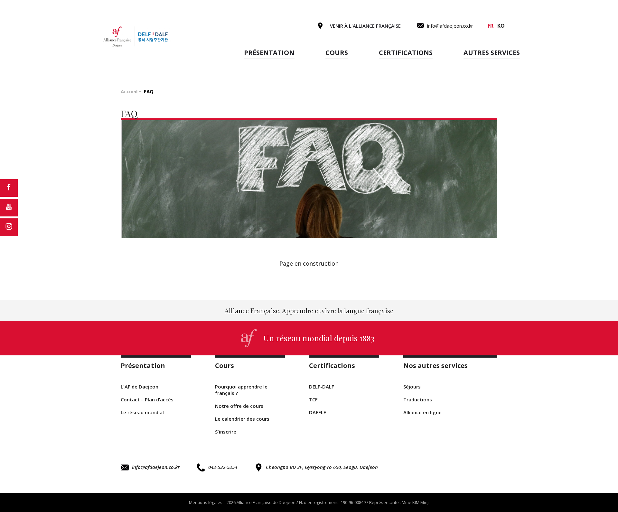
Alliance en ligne (422, 412)
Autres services (492, 52)
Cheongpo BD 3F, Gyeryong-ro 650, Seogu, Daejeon (322, 467)
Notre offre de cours (239, 406)
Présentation (269, 52)
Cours (336, 52)
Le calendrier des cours (242, 419)
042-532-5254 (222, 467)
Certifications (406, 52)
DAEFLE (317, 412)
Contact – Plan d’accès (147, 399)
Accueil (129, 91)
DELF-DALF (321, 386)
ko (501, 25)
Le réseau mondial (142, 412)
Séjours (412, 386)
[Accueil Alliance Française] (135, 37)
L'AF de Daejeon (139, 386)
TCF (313, 399)
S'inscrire (225, 431)
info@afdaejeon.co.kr (156, 467)
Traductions (417, 399)
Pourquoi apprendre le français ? (241, 389)
